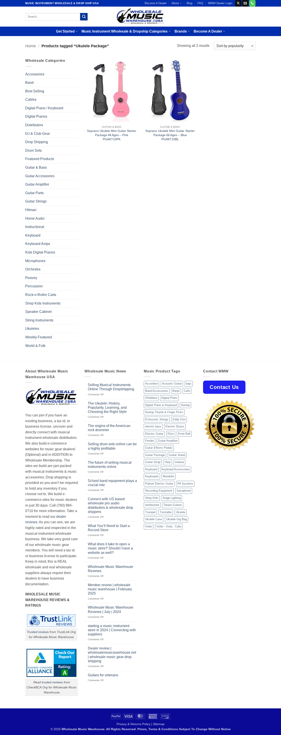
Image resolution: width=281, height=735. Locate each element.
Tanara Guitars (172, 505)
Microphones (35, 261)
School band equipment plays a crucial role (112, 483)
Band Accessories (156, 390)
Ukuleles (32, 328)
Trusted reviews (38, 632)
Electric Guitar (154, 433)
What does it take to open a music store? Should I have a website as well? (110, 548)
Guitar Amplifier (37, 184)
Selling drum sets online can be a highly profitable (112, 446)
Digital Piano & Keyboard (161, 405)
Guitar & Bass (36, 167)
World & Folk (35, 346)
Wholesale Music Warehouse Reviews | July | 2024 (110, 609)
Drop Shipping (36, 142)
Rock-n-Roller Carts (40, 295)
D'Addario (151, 397)
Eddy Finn (179, 419)
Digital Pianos (36, 116)
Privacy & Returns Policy (133, 724)
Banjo (176, 390)
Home (30, 46)
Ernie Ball (184, 433)
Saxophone (184, 490)
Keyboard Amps (37, 244)
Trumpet (150, 512)
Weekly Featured (38, 337)
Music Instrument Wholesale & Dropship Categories (124, 31)
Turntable (166, 512)
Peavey (31, 278)
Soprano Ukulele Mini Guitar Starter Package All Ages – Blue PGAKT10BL (170, 135)
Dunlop (185, 405)
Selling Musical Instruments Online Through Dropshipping (111, 387)
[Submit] (84, 16)
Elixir (171, 433)
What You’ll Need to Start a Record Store (109, 528)
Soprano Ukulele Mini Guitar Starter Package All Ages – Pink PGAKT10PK (111, 135)
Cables (30, 99)
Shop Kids (151, 498)
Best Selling (34, 91)
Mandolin (168, 476)
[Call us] (252, 3)
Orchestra (32, 269)
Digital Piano (169, 397)
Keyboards (152, 476)
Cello (187, 390)
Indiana (179, 462)
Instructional (34, 227)
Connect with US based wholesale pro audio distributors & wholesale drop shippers (110, 505)
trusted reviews (52, 682)
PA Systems (185, 483)
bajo (188, 383)
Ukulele (180, 512)
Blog (189, 3)
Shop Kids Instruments (42, 303)
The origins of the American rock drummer (109, 428)
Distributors (34, 125)
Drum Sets (33, 150)
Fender (149, 440)
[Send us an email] (245, 3)
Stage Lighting (171, 498)
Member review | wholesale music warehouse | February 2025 (110, 589)
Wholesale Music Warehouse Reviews (110, 569)
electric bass (153, 426)
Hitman (30, 210)
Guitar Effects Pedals (159, 447)
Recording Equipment (158, 490)
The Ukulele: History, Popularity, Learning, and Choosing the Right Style (107, 407)
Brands (181, 31)
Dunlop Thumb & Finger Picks (164, 412)
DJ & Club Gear (37, 133)
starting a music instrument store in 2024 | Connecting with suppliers (112, 630)
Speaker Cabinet (38, 312)
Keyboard (32, 235)
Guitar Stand (177, 455)
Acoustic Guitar (172, 383)
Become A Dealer (156, 3)
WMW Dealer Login (220, 3)
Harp (168, 462)
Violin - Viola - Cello (168, 526)
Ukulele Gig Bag (176, 519)
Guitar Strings (36, 201)
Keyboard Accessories (175, 469)
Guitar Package (155, 455)
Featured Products (39, 159)
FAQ (200, 3)
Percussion (34, 286)
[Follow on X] (238, 3)
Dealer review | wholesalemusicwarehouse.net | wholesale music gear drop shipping (112, 654)
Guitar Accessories (39, 176)
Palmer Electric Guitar (159, 483)
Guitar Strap (152, 462)
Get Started (65, 31)
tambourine (152, 505)
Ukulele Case (153, 519)
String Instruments (39, 320)
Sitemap (158, 724)
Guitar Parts (34, 193)
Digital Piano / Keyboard (44, 108)
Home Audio (35, 218)
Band (29, 82)
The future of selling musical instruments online (109, 465)
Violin (148, 526)
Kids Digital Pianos (40, 252)
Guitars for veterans (103, 675)
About (175, 3)
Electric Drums (175, 426)
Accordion (151, 383)
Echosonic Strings (156, 419)
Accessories (34, 74)
